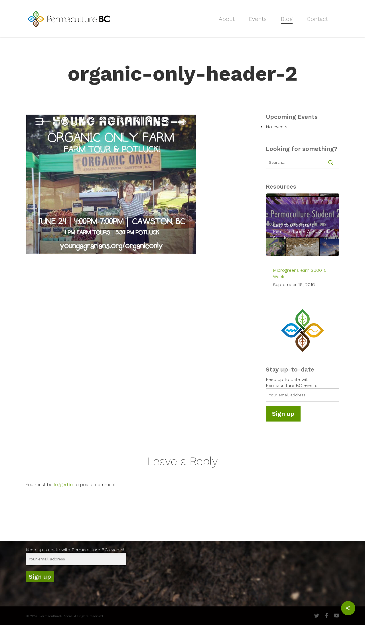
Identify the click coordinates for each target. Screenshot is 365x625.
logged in (63, 484)
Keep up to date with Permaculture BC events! (75, 549)
